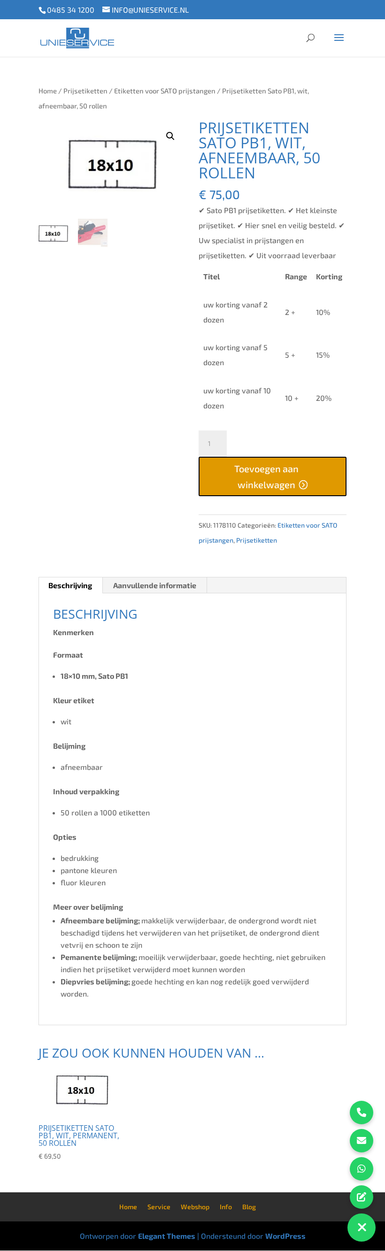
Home (47, 90)
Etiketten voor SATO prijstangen (165, 90)
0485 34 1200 (70, 9)
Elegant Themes (166, 1235)
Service (158, 1207)
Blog (249, 1207)
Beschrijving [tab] (70, 585)
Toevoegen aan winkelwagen (266, 476)
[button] (170, 136)
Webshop (195, 1207)
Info (226, 1207)
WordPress (285, 1235)
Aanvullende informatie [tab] (154, 585)
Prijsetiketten (85, 90)
